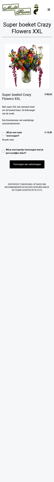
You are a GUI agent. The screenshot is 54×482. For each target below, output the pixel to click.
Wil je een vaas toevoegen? (14, 134)
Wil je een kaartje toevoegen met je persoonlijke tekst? (24, 151)
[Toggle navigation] (49, 10)
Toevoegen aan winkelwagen (27, 164)
